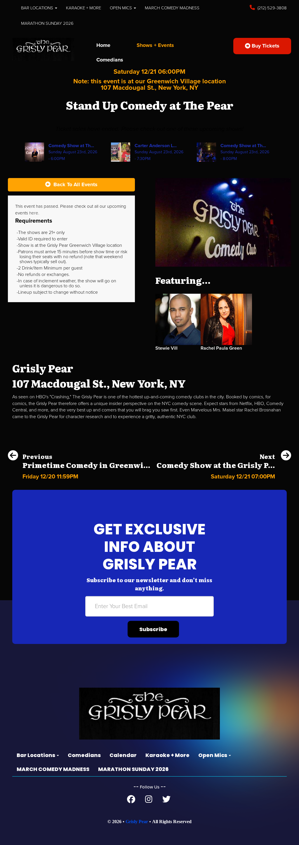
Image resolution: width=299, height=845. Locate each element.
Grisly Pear (137, 821)
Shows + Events (155, 45)
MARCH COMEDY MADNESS (172, 7)
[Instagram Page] (148, 800)
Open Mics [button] (121, 7)
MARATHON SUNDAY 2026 (47, 23)
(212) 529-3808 (271, 7)
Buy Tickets (264, 46)
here (33, 213)
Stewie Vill (166, 348)
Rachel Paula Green (221, 348)
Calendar (123, 755)
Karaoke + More (83, 7)
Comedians (109, 60)
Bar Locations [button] (37, 7)
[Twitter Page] (166, 800)
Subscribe (153, 629)
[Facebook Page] (131, 800)
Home (103, 45)
